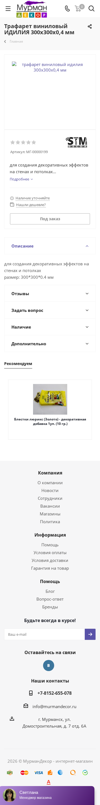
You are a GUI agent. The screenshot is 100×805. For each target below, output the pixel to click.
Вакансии (50, 506)
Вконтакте (48, 665)
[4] (28, 142)
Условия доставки (50, 560)
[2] (18, 142)
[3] (23, 142)
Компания (50, 473)
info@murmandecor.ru (54, 706)
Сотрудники (50, 498)
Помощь (50, 544)
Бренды (50, 607)
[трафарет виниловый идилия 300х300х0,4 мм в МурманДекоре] (50, 90)
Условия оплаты (50, 552)
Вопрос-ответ (50, 599)
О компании (50, 482)
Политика (50, 521)
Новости (50, 490)
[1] (13, 142)
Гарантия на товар (50, 568)
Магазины (50, 514)
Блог (50, 591)
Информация (50, 535)
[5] (34, 142)
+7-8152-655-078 (55, 693)
